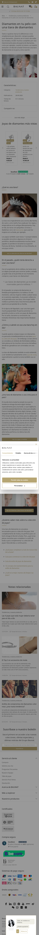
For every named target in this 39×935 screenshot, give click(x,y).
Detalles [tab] (18, 453)
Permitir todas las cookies (19, 480)
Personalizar (18, 485)
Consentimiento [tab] (7, 453)
